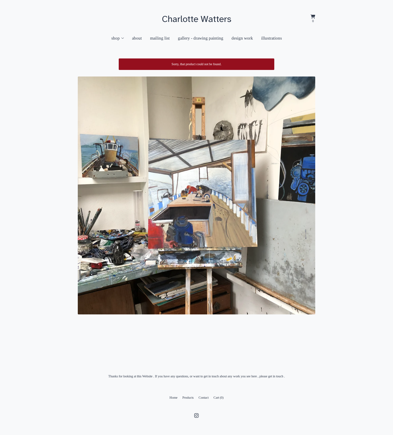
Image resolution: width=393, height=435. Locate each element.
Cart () (218, 397)
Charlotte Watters (196, 19)
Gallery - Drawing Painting (200, 38)
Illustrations (271, 38)
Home (173, 397)
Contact (204, 397)
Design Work (242, 38)
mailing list (160, 38)
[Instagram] (196, 415)
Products (188, 397)
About (137, 38)
